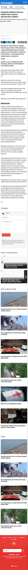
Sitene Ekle (14, 539)
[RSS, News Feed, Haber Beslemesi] (14, 543)
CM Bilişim (15, 566)
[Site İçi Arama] (24, 2)
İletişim (15, 537)
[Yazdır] (19, 42)
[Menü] (26, 2)
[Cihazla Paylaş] (14, 42)
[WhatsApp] (11, 42)
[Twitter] (4, 42)
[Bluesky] (7, 42)
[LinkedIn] (9, 42)
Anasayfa (5, 7)
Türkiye (11, 7)
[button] (21, 42)
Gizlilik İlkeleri (22, 537)
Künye (10, 537)
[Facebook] (2, 42)
